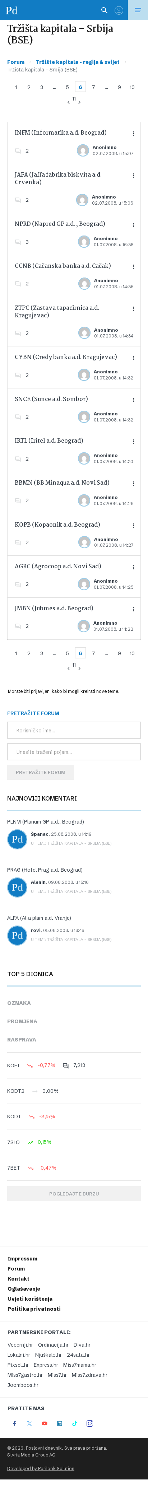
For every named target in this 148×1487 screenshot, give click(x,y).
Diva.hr (82, 1345)
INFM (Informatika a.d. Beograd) (61, 133)
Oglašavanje (24, 1289)
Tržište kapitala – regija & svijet (78, 62)
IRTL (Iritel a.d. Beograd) (49, 441)
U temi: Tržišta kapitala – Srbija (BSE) (71, 843)
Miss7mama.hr (79, 1365)
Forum (15, 62)
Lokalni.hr (19, 1355)
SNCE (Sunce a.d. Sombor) (51, 399)
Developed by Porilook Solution (40, 1468)
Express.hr (46, 1365)
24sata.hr (78, 1355)
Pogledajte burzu (74, 1194)
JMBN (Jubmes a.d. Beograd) (54, 608)
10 (132, 87)
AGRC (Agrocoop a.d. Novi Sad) (58, 566)
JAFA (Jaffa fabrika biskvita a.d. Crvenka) (58, 179)
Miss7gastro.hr (25, 1375)
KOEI (13, 1065)
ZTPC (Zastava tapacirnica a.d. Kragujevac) (57, 312)
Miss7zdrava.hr (89, 1375)
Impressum (22, 1258)
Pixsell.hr (18, 1365)
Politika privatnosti (34, 1309)
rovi (36, 930)
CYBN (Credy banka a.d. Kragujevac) (66, 357)
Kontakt (18, 1279)
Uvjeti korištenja (30, 1299)
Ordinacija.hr (53, 1345)
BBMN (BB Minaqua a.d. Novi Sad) (62, 483)
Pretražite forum (40, 772)
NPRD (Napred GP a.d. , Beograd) (60, 224)
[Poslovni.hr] (12, 10)
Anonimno (105, 147)
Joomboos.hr (23, 1385)
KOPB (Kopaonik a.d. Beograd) (57, 525)
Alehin (38, 882)
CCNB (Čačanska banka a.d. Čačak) (63, 266)
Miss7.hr (57, 1375)
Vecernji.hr (20, 1345)
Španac (39, 834)
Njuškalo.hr (48, 1355)
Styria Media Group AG (31, 1455)
